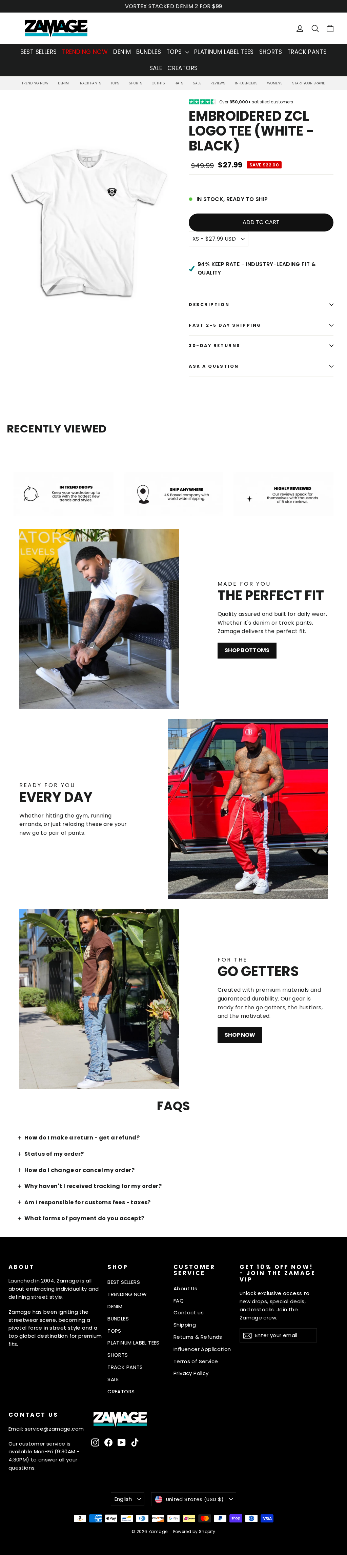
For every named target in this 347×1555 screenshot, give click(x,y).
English (123, 1498)
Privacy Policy (191, 1373)
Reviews (217, 83)
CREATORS (182, 68)
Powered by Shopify (194, 1531)
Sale (197, 83)
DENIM (122, 52)
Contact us (189, 1312)
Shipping (185, 1324)
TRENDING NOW (85, 52)
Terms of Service (196, 1361)
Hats (179, 83)
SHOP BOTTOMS (247, 650)
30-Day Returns (215, 345)
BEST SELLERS (38, 52)
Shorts (135, 83)
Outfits (158, 83)
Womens (275, 83)
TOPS (175, 52)
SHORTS (270, 52)
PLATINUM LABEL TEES (224, 52)
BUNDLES (148, 52)
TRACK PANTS (307, 52)
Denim (63, 83)
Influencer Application (202, 1349)
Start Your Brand (308, 83)
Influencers (246, 83)
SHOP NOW (240, 1035)
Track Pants (89, 83)
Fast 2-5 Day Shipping (225, 325)
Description (209, 304)
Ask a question (214, 366)
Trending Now (35, 83)
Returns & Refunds (198, 1336)
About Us (185, 1288)
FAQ (179, 1300)
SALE (155, 68)
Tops (115, 83)
